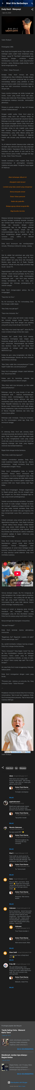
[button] (32, 9)
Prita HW (12, 964)
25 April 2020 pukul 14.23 (17, 803)
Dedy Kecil (9, 768)
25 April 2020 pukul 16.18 (23, 908)
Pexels (28, 752)
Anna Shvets (16, 752)
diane (11, 776)
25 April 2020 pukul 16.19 (23, 928)
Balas (11, 797)
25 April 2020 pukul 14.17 (21, 776)
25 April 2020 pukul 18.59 (23, 939)
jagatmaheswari (14, 802)
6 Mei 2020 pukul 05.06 (22, 979)
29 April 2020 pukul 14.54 (23, 964)
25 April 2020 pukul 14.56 (23, 893)
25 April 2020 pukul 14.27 (17, 829)
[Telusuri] (32, 4)
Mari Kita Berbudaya (17, 3)
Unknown (12, 908)
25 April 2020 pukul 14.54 (20, 879)
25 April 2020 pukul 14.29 (21, 853)
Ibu (16, 768)
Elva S (11, 853)
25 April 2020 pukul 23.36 (24, 952)
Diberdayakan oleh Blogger (18, 1082)
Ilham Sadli (13, 952)
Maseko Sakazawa (15, 827)
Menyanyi (23, 768)
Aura (11, 879)
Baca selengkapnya (25, 1049)
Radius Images (21, 1086)
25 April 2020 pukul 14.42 (23, 789)
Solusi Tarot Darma (21, 787)
